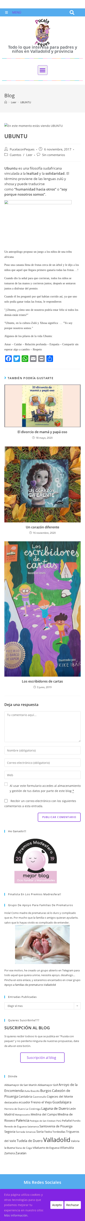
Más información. (16, 1215)
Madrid (9, 1114)
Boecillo (35, 1090)
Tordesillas (58, 1132)
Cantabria (25, 1096)
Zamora (9, 1153)
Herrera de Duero (14, 1109)
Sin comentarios (53, 155)
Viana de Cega (23, 1147)
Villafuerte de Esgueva (46, 1148)
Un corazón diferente (42, 527)
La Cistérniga (33, 1109)
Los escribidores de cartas (42, 681)
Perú (58, 1120)
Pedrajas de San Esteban (43, 1120)
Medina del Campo (44, 1114)
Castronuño (39, 1096)
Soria (40, 1131)
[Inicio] (5, 102)
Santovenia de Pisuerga (55, 1126)
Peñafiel (67, 1120)
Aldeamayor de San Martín (20, 1085)
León (72, 1109)
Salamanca (33, 1126)
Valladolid (56, 1140)
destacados (11, 1102)
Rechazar (72, 1205)
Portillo (76, 1120)
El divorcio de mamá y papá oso (42, 432)
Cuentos (15, 155)
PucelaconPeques (22, 149)
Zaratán (20, 1153)
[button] (72, 12)
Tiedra (48, 1132)
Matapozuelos (22, 1114)
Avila (27, 1090)
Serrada (20, 1132)
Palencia (22, 1120)
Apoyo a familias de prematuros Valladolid (30, 985)
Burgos (45, 1090)
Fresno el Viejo (41, 1102)
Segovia (9, 1131)
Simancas (31, 1131)
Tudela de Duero (30, 1140)
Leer (29, 155)
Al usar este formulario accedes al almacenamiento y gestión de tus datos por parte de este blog (45, 788)
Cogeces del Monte (60, 1096)
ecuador (24, 1102)
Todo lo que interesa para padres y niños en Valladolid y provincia (42, 49)
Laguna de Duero (55, 1108)
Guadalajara (61, 1102)
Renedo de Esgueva (15, 1126)
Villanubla (67, 1148)
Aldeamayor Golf (48, 1085)
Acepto (57, 1205)
